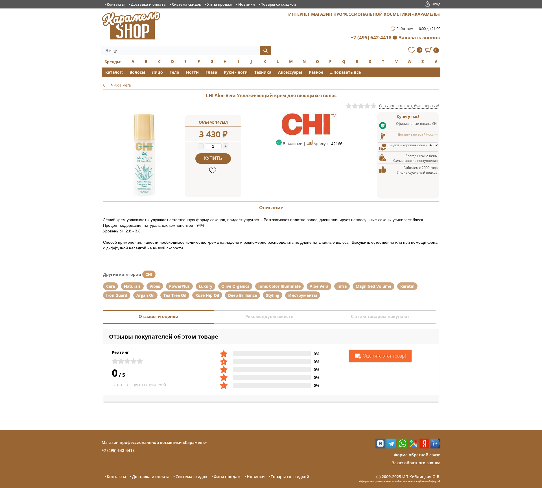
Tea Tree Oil (174, 295)
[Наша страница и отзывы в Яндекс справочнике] (424, 447)
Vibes (155, 286)
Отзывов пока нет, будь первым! (409, 105)
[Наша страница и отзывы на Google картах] (413, 447)
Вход (435, 3)
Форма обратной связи (417, 454)
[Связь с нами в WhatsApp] (402, 447)
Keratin (407, 286)
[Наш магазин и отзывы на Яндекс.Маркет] (435, 447)
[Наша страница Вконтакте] (380, 447)
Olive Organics (235, 286)
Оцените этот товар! (384, 356)
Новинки (246, 4)
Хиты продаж (219, 4)
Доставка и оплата (148, 4)
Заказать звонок (419, 37)
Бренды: (112, 61)
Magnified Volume (373, 286)
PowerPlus (179, 286)
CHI (148, 274)
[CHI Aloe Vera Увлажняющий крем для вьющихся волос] (144, 195)
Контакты (116, 4)
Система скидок (186, 4)
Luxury (205, 286)
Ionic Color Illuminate (279, 286)
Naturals (132, 286)
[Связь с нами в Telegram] (391, 447)
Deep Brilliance (242, 295)
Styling (272, 295)
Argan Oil (145, 295)
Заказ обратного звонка (416, 462)
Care (110, 286)
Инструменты (302, 295)
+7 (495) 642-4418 (371, 37)
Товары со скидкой (278, 4)
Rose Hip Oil (207, 295)
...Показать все (345, 72)
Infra (342, 286)
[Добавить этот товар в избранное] (213, 170)
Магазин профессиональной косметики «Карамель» (154, 442)
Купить (213, 158)
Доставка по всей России (418, 134)
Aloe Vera (319, 286)
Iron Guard (116, 295)
